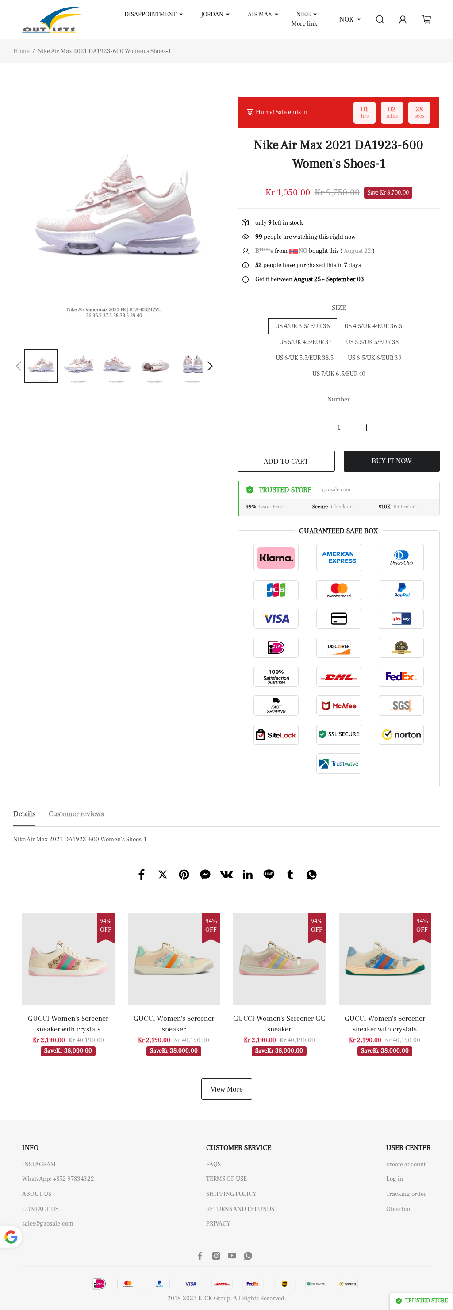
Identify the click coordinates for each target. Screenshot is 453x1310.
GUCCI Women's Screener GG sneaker (279, 1024)
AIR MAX (260, 15)
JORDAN (212, 15)
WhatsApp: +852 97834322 (58, 1179)
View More (227, 1089)
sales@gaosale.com (47, 1224)
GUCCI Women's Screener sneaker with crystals (68, 1024)
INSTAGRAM (39, 1165)
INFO (30, 1147)
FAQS (213, 1165)
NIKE (303, 15)
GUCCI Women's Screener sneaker (174, 1024)
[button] (18, 366)
